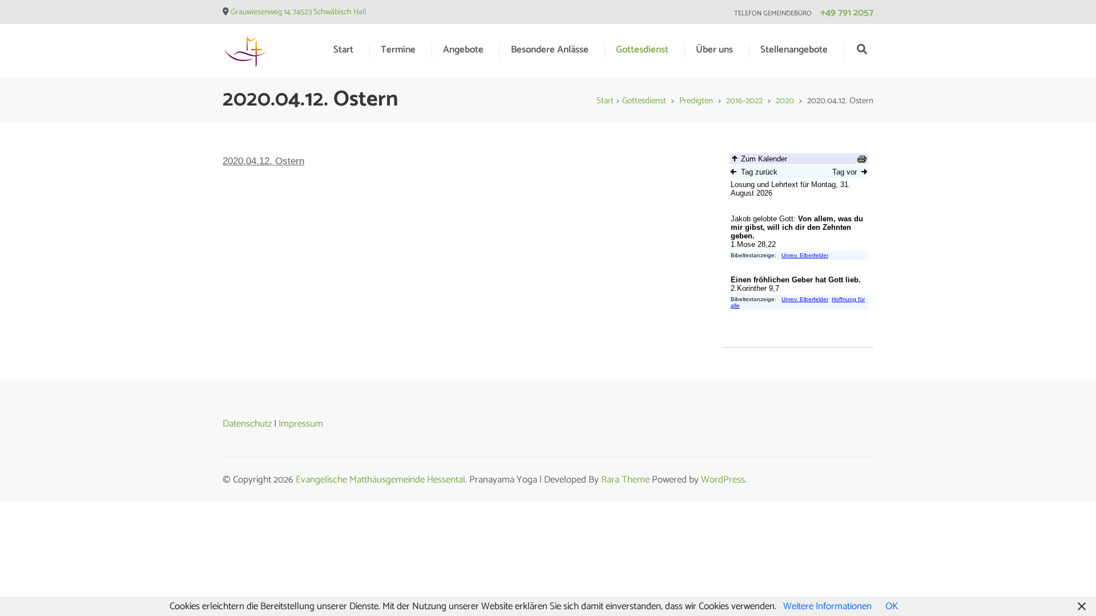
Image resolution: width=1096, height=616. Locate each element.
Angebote (463, 50)
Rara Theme (625, 480)
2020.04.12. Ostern (263, 161)
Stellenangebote (794, 50)
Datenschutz (247, 424)
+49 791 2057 (846, 13)
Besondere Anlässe (550, 50)
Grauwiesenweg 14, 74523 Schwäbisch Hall (298, 12)
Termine (398, 50)
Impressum (301, 424)
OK (891, 606)
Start (343, 50)
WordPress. (724, 480)
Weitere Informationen (827, 606)
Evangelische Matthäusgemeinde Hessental (380, 480)
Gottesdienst (642, 50)
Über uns (714, 50)
